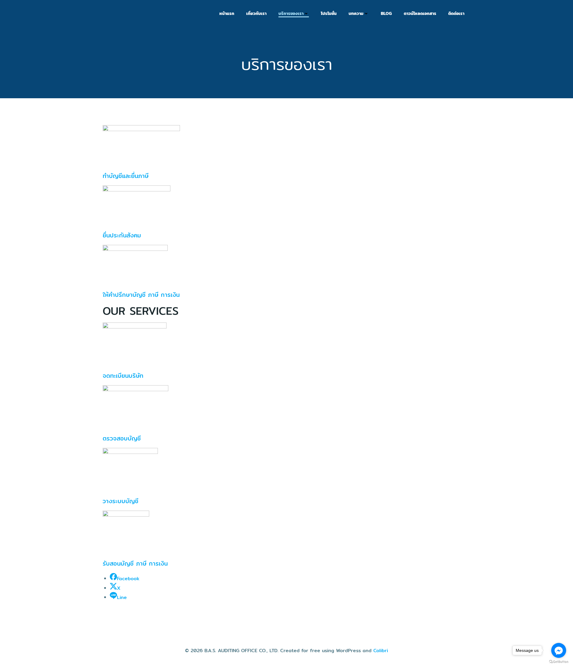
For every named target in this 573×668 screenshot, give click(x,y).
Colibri (380, 650)
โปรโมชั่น (329, 13)
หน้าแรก (226, 13)
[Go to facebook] (558, 650)
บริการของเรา (291, 13)
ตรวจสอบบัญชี (122, 438)
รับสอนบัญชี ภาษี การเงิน (135, 563)
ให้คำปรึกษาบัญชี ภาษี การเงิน (141, 294)
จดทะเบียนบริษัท (123, 375)
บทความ (356, 13)
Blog (386, 13)
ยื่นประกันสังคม (122, 235)
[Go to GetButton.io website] (558, 662)
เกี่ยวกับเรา (256, 13)
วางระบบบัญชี (120, 501)
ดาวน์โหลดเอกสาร (420, 13)
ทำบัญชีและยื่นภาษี (126, 175)
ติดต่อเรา (456, 13)
